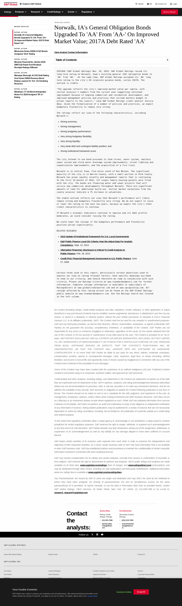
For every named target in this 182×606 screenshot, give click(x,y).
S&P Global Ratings (15, 545)
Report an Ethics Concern (101, 578)
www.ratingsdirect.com (139, 465)
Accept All (141, 592)
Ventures (7, 578)
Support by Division (99, 574)
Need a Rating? (169, 12)
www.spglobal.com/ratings (93, 465)
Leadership (141, 578)
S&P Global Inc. (12, 562)
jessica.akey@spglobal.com (107, 526)
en (151, 4)
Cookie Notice (92, 596)
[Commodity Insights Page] (92, 534)
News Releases (54, 574)
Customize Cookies (124, 592)
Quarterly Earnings (55, 578)
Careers (140, 571)
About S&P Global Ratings (13, 554)
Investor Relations (55, 571)
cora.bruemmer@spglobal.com (128, 526)
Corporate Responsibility (146, 574)
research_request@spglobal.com (71, 492)
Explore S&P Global (32, 4)
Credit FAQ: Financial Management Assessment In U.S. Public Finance (95, 258)
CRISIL (95, 554)
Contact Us (162, 4)
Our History (8, 574)
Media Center (53, 554)
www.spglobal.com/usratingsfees (105, 472)
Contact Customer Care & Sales (103, 571)
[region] (91, 592)
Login (175, 4)
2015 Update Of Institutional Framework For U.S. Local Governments (94, 236)
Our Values (7, 571)
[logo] (10, 3)
